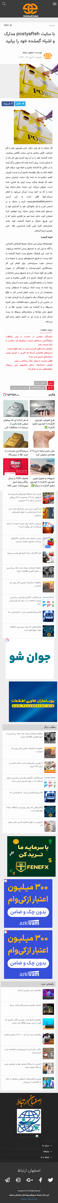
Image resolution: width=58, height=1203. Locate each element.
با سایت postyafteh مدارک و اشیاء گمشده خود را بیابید (29, 37)
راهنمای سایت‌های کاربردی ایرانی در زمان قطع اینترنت (29, 348)
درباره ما (45, 1145)
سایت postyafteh (38, 387)
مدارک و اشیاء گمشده (19, 387)
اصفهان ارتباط (28, 52)
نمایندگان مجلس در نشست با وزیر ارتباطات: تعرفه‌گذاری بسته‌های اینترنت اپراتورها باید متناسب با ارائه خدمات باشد (29, 340)
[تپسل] (7, 640)
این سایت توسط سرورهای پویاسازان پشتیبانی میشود (29, 1195)
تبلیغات (46, 1151)
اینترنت (52, 25)
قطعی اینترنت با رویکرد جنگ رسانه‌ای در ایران (33, 361)
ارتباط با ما (45, 1157)
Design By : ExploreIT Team (29, 1199)
